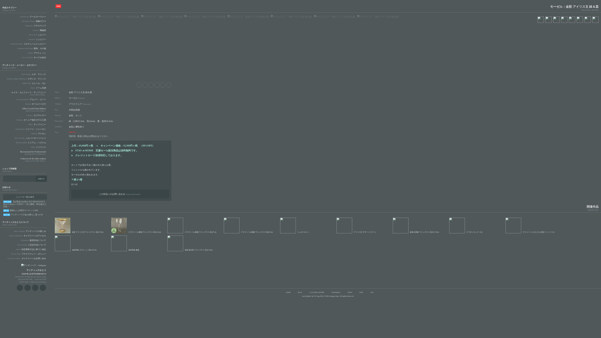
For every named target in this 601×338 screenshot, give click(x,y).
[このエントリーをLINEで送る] (168, 85)
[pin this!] (139, 85)
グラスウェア (80, 103)
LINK (361, 292)
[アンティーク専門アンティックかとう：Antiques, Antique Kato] (28, 264)
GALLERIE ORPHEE (317, 292)
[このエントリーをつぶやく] (145, 85)
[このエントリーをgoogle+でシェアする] (157, 85)
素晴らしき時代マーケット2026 (21, 210)
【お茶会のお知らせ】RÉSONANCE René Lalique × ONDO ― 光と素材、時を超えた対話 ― (24, 204)
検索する (41, 179)
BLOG (300, 292)
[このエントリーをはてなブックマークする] (163, 85)
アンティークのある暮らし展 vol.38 (23, 214)
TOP (371, 292)
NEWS (350, 292)
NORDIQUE (335, 292)
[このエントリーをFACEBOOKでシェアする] (151, 85)
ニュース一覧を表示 (25, 196)
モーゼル (77, 97)
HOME (288, 292)
